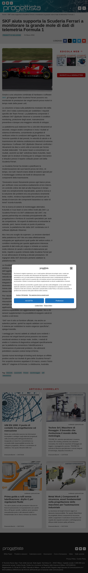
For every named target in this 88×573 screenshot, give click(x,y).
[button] (71, 268)
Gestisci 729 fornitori (22, 295)
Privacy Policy (48, 305)
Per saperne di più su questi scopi (39, 295)
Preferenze (59, 301)
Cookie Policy (39, 305)
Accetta (29, 301)
